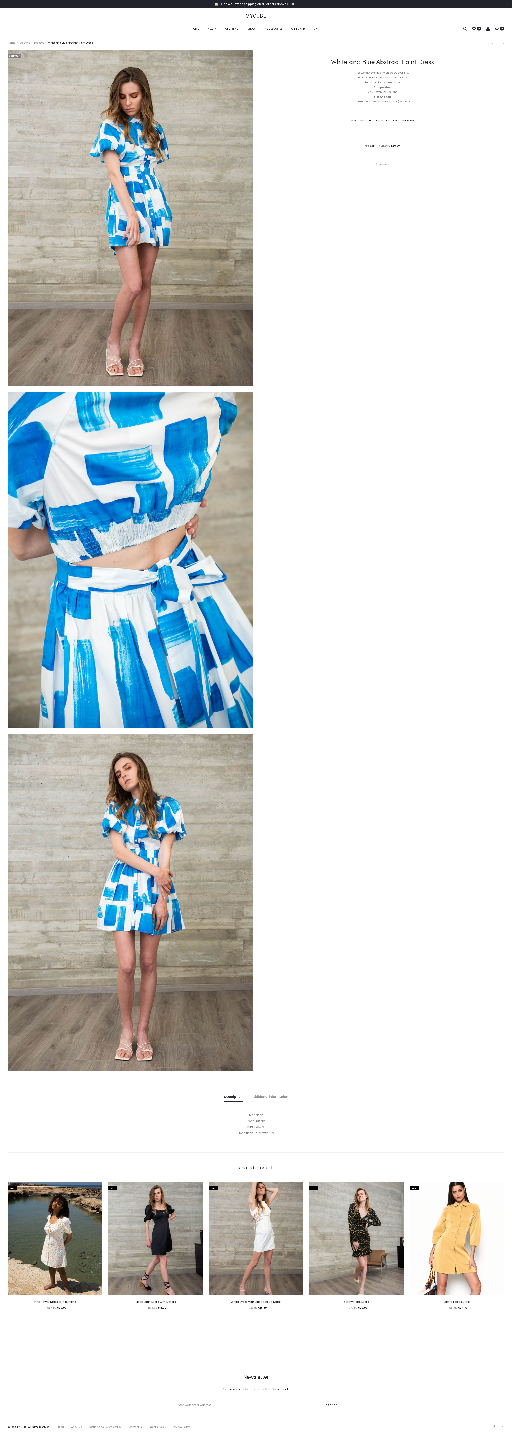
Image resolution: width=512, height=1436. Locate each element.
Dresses (39, 42)
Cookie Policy (158, 1427)
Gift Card (298, 28)
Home (195, 28)
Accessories (273, 28)
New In (212, 28)
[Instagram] (503, 1426)
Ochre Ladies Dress (457, 1302)
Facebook (384, 164)
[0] (474, 29)
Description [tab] (233, 1096)
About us (76, 1427)
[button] (250, 1323)
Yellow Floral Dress (356, 1302)
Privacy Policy (181, 1427)
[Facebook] (494, 1426)
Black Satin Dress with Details (156, 1302)
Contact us (136, 1427)
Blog (61, 1427)
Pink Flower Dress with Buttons (55, 1302)
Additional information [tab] (269, 1096)
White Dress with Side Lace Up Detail (256, 1302)
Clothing (232, 28)
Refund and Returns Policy (105, 1427)
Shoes (251, 28)
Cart (317, 28)
